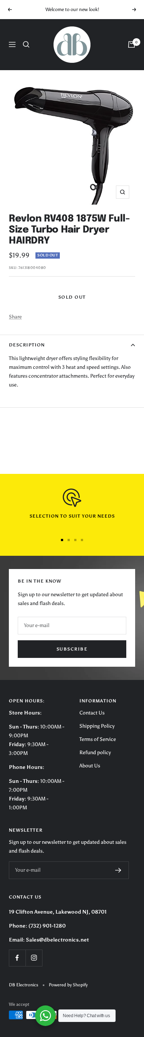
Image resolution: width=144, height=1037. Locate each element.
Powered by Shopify (68, 984)
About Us (89, 766)
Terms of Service (97, 739)
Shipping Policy (96, 726)
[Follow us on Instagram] (33, 958)
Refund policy (95, 752)
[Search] (26, 44)
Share (15, 317)
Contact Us (91, 713)
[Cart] (131, 44)
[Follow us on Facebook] (17, 958)
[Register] (118, 870)
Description (27, 345)
